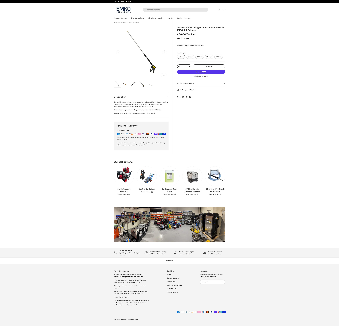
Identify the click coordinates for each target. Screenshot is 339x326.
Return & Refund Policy (174, 285)
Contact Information (173, 278)
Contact (187, 18)
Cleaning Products (137, 18)
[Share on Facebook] (186, 97)
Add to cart (209, 66)
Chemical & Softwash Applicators (215, 190)
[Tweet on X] (183, 97)
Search (169, 274)
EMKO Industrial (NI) (123, 319)
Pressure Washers (120, 18)
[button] (224, 10)
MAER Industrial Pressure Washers (192, 190)
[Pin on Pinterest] (190, 97)
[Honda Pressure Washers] (124, 176)
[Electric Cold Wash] (147, 176)
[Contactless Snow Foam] (169, 176)
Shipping (187, 45)
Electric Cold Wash (147, 189)
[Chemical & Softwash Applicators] (215, 176)
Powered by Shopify (133, 319)
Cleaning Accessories (155, 18)
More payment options (201, 76)
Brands (170, 18)
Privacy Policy (171, 282)
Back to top (169, 260)
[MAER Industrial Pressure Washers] (192, 176)
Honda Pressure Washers (124, 190)
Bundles (179, 18)
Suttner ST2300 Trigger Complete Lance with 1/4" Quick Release (129, 22)
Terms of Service (172, 292)
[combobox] (175, 10)
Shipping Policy (172, 289)
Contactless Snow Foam (169, 190)
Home (115, 22)
